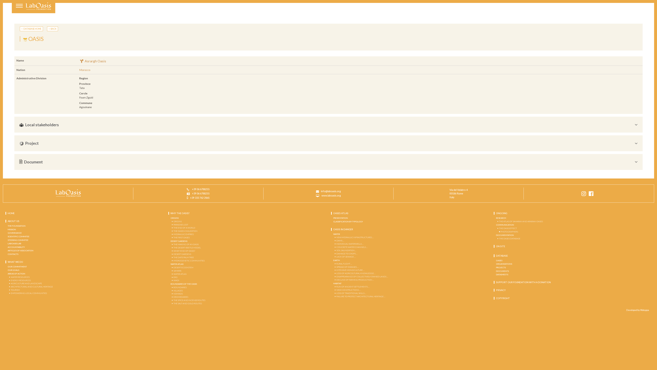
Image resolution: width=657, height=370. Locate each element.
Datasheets (502, 274)
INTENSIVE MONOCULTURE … (350, 270)
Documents (502, 271)
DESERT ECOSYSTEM (183, 267)
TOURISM (15, 290)
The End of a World (184, 227)
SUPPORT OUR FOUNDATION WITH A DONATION (523, 282)
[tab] (328, 125)
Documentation (505, 235)
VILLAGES (178, 290)
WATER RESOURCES (20, 277)
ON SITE (500, 246)
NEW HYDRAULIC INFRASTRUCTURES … (355, 237)
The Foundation (16, 226)
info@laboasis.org (331, 191)
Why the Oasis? (180, 213)
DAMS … (340, 240)
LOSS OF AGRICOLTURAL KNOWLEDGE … (356, 273)
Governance (15, 233)
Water (336, 234)
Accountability (16, 247)
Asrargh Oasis (95, 61)
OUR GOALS (13, 270)
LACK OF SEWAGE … (346, 256)
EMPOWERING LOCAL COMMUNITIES (29, 293)
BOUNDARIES (180, 287)
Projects (501, 267)
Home (11, 213)
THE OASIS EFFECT (508, 228)
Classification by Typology (348, 221)
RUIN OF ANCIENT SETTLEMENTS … (352, 286)
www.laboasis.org (331, 195)
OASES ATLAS (340, 213)
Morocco (84, 69)
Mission (12, 229)
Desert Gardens (179, 241)
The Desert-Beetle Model (187, 247)
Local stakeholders (42, 124)
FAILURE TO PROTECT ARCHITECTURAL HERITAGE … (360, 296)
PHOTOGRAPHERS (509, 231)
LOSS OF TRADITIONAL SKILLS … (351, 293)
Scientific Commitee (18, 236)
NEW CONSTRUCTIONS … (348, 290)
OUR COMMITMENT (17, 266)
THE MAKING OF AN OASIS (186, 244)
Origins (175, 218)
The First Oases (181, 237)
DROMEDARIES (180, 297)
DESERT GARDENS (182, 254)
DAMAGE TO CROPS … (346, 253)
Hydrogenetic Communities (189, 260)
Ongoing (501, 213)
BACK (53, 28)
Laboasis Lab (14, 243)
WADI (176, 280)
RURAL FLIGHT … (344, 263)
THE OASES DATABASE (509, 238)
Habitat (337, 283)
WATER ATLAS (179, 274)
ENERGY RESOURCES (21, 280)
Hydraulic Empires (183, 234)
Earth (336, 260)
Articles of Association (20, 250)
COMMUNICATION (505, 225)
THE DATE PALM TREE (183, 257)
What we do (15, 262)
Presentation (340, 218)
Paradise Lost (180, 224)
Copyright (503, 298)
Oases (499, 260)
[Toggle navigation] (19, 6)
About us (13, 221)
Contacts (13, 254)
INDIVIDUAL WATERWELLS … (349, 244)
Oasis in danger (343, 229)
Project (32, 143)
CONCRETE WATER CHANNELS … (352, 247)
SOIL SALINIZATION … (346, 250)
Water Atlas (177, 264)
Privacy (501, 290)
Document (33, 161)
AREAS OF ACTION (16, 273)
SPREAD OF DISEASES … (347, 267)
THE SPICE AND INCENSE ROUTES (189, 300)
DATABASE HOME (32, 28)
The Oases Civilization (185, 231)
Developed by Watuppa (637, 310)
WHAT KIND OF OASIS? (184, 251)
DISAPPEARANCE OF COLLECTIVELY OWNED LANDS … (362, 276)
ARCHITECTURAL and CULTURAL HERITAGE (32, 286)
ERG (175, 277)
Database (502, 255)
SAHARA (177, 270)
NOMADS (178, 293)
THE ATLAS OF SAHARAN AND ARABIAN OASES (521, 221)
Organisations (504, 264)
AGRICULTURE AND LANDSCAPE (26, 283)
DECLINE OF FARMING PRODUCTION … (355, 280)
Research (501, 218)
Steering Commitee (18, 240)
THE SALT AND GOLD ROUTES (187, 303)
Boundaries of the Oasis (184, 284)
